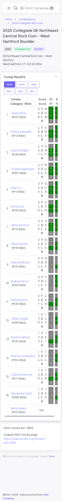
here (52, 456)
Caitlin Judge (19, 318)
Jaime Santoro (20, 225)
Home (8, 19)
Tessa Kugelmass (22, 169)
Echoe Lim (17, 206)
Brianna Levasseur (23, 356)
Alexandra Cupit (21, 393)
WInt (9, 91)
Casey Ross (18, 113)
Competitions (27, 19)
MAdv (22, 84)
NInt (32, 91)
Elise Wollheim (20, 262)
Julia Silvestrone (21, 374)
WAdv (10, 84)
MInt (20, 91)
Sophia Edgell (20, 150)
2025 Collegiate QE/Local (27, 23)
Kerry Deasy (19, 408)
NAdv (34, 84)
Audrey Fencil (20, 281)
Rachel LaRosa (20, 337)
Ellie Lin (16, 188)
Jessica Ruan (19, 244)
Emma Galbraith (21, 132)
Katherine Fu (19, 300)
